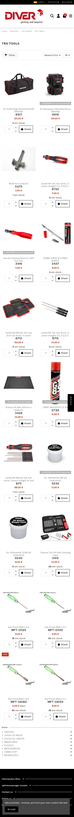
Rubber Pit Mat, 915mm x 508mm (19, 408)
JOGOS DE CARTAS (14, 738)
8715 (55, 338)
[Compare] (33, 74)
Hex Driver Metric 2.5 (18, 627)
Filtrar (11, 55)
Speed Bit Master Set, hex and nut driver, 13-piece (19, 334)
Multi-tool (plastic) (18, 183)
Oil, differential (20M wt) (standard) (18, 554)
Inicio (4, 727)
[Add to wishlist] (33, 68)
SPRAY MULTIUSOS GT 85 (55, 407)
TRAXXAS (9, 732)
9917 (18, 114)
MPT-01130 (55, 630)
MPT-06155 (55, 702)
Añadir (27, 129)
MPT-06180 (19, 702)
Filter (70, 401)
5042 (55, 483)
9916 (55, 114)
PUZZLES (9, 745)
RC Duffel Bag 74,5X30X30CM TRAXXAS (18, 110)
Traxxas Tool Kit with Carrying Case (55, 554)
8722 (55, 189)
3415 (55, 558)
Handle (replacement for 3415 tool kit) (18, 259)
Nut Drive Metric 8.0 (18, 699)
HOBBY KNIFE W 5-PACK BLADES (55, 259)
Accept (11, 809)
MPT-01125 (18, 630)
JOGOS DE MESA (13, 735)
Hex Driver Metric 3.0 (55, 627)
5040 (18, 558)
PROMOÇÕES (11, 755)
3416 (18, 263)
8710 (18, 338)
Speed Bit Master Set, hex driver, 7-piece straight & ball (19, 479)
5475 (18, 186)
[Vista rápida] (33, 81)
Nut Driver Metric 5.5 (55, 699)
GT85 (55, 410)
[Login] (58, 16)
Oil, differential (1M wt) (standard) (55, 479)
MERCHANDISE (12, 748)
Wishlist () (54, 2)
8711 (19, 483)
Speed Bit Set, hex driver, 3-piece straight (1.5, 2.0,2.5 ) (55, 185)
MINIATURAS (10, 742)
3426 (18, 413)
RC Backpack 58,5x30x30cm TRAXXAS (55, 110)
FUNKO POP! (10, 752)
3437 (55, 263)
